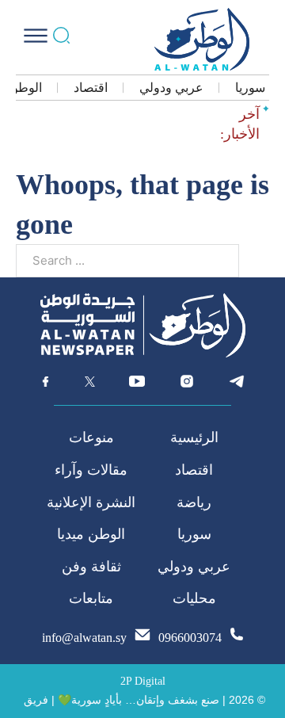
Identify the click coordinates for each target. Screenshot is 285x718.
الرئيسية (194, 437)
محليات (194, 598)
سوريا (250, 87)
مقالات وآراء (91, 470)
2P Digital (142, 681)
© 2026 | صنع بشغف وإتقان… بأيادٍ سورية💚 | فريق (144, 699)
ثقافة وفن (91, 567)
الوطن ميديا (91, 534)
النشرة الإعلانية (91, 502)
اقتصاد (91, 87)
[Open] (36, 36)
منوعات (91, 437)
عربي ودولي (171, 87)
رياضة (194, 502)
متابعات (91, 598)
